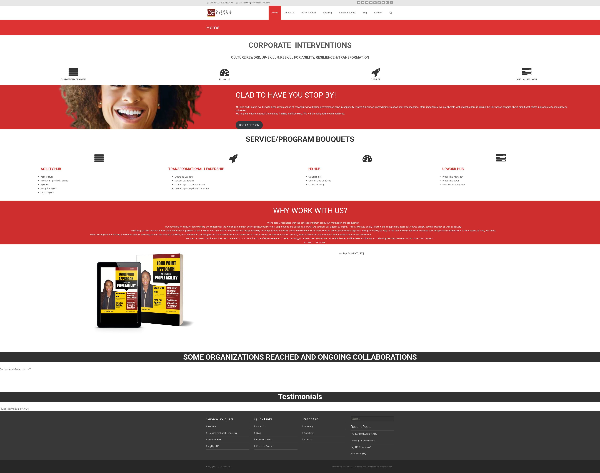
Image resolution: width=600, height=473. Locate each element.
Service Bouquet (347, 12)
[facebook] (358, 3)
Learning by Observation (363, 440)
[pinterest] (387, 3)
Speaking (327, 12)
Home (275, 12)
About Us (289, 12)
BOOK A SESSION (249, 125)
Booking (308, 426)
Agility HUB (213, 446)
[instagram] (379, 3)
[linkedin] (391, 3)
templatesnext (386, 466)
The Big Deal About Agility (364, 433)
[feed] (375, 3)
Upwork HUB (214, 439)
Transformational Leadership (223, 432)
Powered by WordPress (342, 466)
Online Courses (308, 12)
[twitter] (362, 3)
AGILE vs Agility (358, 453)
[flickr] (370, 3)
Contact (378, 12)
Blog (365, 12)
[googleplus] (383, 3)
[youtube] (366, 3)
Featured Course (264, 446)
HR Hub (212, 426)
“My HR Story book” (361, 447)
